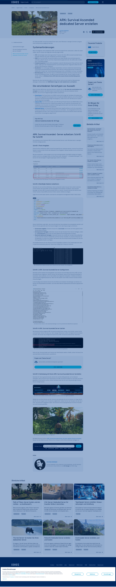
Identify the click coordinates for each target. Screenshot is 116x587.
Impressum (4, 579)
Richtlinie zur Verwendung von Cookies (23, 573)
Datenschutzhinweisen (40, 573)
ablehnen (10, 574)
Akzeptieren (12, 577)
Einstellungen (23, 572)
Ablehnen (92, 574)
